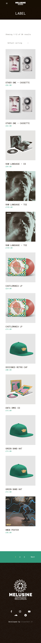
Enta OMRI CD (13, 408)
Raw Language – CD (16, 164)
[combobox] (17, 43)
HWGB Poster (12, 530)
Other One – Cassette (18, 82)
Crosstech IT (27, 622)
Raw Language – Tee (16, 204)
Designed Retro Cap (16, 367)
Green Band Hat (14, 448)
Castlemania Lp (14, 286)
